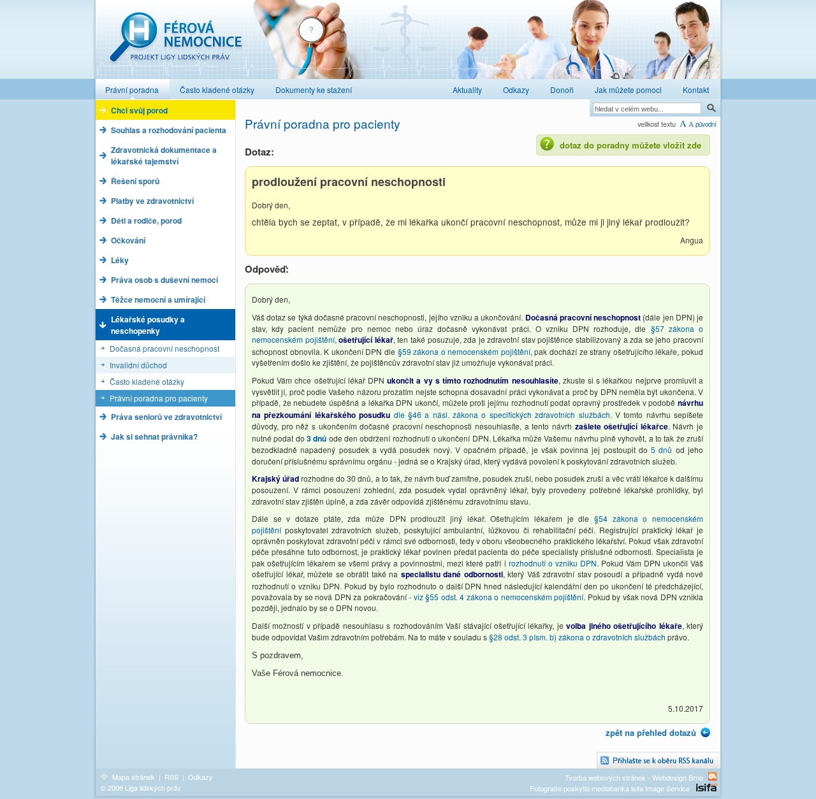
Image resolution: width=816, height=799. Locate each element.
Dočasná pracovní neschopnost (164, 348)
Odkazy (200, 777)
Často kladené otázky (147, 381)
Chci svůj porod (139, 110)
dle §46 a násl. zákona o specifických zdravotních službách (502, 414)
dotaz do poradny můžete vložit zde (630, 145)
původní (706, 124)
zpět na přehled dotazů (651, 732)
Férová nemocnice (175, 43)
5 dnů (663, 449)
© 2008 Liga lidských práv (141, 787)
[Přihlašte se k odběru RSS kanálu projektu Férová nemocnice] (658, 760)
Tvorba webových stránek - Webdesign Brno (634, 777)
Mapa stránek (133, 777)
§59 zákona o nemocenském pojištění (464, 351)
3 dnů (318, 438)
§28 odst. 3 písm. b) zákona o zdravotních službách (578, 636)
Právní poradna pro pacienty (159, 397)
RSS (171, 777)
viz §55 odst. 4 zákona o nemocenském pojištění (498, 596)
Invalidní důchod (138, 364)
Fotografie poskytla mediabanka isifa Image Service (610, 788)
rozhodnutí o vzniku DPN (553, 563)
